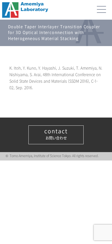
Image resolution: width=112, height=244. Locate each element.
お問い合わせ (56, 134)
